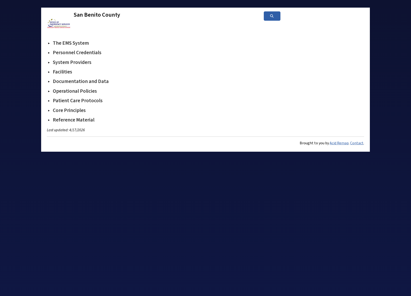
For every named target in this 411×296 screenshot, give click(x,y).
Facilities (62, 71)
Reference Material (73, 119)
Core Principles (69, 110)
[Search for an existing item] (272, 16)
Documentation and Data (81, 81)
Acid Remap (339, 143)
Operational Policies (75, 91)
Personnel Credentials (77, 52)
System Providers (72, 62)
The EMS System (71, 43)
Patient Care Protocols (78, 100)
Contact (356, 143)
